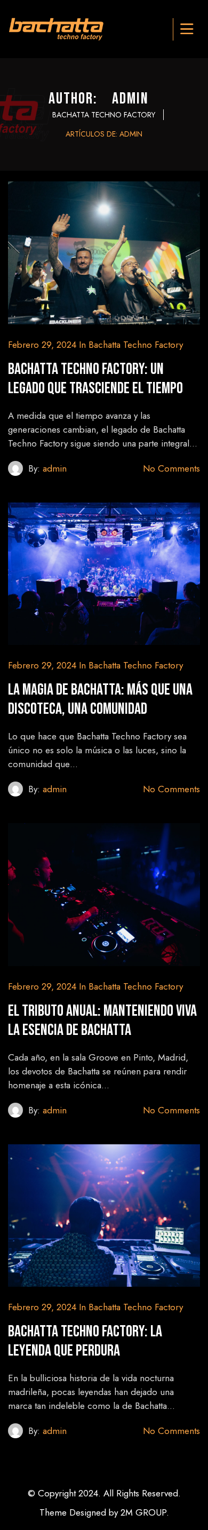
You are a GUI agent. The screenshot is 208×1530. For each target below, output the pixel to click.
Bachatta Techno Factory (136, 344)
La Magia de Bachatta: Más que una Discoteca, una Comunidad (100, 699)
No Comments (171, 468)
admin (55, 468)
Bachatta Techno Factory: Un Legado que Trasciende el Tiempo (95, 379)
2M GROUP (143, 1512)
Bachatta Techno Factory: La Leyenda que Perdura (85, 1341)
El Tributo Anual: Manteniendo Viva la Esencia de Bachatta (102, 1020)
